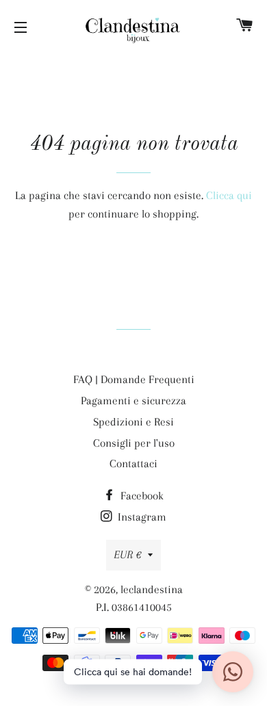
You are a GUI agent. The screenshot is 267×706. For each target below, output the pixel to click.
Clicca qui (229, 195)
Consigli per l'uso (134, 442)
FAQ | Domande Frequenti (133, 379)
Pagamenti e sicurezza (133, 400)
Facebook (141, 495)
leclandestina (151, 589)
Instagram (140, 516)
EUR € (127, 554)
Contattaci (133, 463)
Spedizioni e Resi (133, 421)
